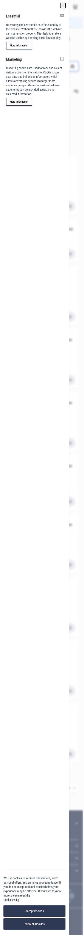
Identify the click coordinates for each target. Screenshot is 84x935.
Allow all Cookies (35, 924)
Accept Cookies (34, 911)
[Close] (62, 5)
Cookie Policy (11, 900)
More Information (19, 45)
